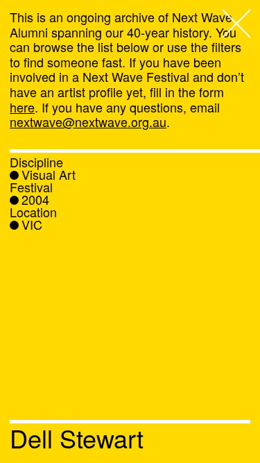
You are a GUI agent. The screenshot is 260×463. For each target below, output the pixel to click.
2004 (35, 199)
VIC (31, 224)
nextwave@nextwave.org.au (88, 121)
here (22, 107)
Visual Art (48, 174)
